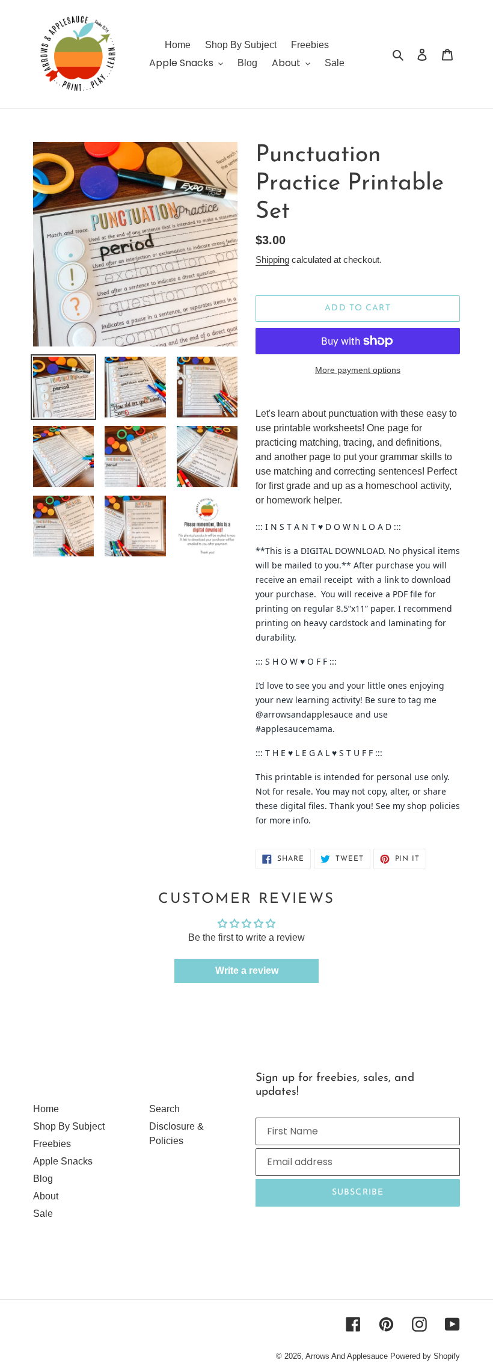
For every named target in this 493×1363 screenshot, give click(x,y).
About (45, 1196)
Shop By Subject (69, 1126)
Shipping (272, 259)
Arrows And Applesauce (346, 1356)
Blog (43, 1179)
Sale (43, 1213)
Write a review (246, 970)
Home (46, 1109)
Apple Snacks (63, 1161)
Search (164, 1109)
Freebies (52, 1144)
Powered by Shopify (425, 1356)
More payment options (357, 370)
